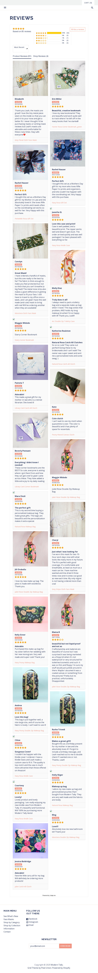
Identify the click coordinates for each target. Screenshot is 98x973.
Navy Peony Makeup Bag (25, 662)
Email (30, 925)
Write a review (77, 29)
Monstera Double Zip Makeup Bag (65, 837)
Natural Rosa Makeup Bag (25, 526)
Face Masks (9, 919)
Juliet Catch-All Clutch (23, 886)
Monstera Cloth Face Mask (25, 313)
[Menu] (5, 7)
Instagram (33, 922)
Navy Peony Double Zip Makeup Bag (29, 730)
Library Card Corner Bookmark (27, 486)
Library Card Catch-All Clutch (26, 408)
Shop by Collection (12, 925)
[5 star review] (30, 106)
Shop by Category (12, 922)
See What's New (11, 916)
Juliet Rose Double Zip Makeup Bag (66, 497)
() (88, 2)
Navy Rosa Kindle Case (61, 245)
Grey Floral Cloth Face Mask (26, 140)
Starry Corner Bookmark (24, 340)
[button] (52, 33)
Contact (7, 931)
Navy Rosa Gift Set (59, 202)
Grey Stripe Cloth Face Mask (63, 589)
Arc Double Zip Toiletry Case (63, 321)
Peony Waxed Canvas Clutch (63, 435)
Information (9, 928)
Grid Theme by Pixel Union (39, 968)
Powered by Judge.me (49, 895)
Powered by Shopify (61, 968)
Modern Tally (57, 964)
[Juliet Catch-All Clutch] (30, 840)
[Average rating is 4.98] (22, 28)
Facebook (32, 918)
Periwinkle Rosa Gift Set (24, 218)
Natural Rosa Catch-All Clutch (63, 364)
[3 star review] (67, 639)
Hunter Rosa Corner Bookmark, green (67, 127)
